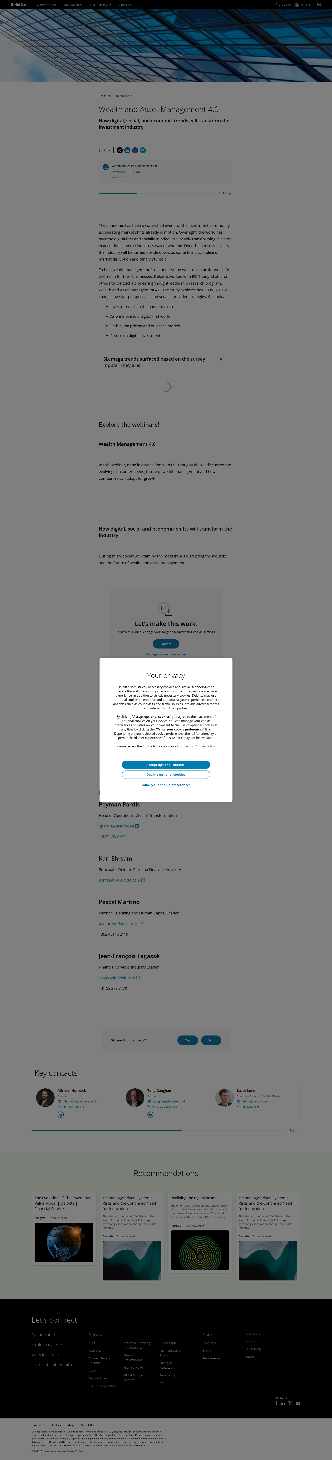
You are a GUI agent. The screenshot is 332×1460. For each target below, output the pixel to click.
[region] (166, 730)
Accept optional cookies (166, 764)
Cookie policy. (205, 746)
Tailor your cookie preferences (166, 785)
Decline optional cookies (166, 774)
